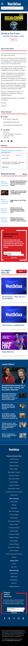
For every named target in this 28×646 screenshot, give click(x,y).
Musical (13, 39)
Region (5, 255)
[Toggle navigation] (1, 3)
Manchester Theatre (14, 488)
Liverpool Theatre (14, 485)
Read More (5, 167)
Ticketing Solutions (14, 586)
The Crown (6, 132)
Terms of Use (17, 640)
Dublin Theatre (14, 462)
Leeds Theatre (14, 482)
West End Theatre (14, 511)
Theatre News (14, 501)
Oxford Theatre (14, 550)
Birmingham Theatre (14, 472)
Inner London (14, 36)
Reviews (18, 155)
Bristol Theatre (14, 524)
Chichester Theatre (14, 475)
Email (5, 250)
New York (14, 567)
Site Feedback (14, 580)
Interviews (14, 508)
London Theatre (14, 459)
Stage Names (14, 573)
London (22, 36)
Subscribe (14, 257)
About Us (14, 583)
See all (25, 174)
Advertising (14, 576)
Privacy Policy (9, 640)
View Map (6, 137)
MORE (21, 271)
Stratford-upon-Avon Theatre (14, 492)
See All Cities (14, 495)
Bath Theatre (14, 469)
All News (14, 557)
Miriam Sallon (6, 155)
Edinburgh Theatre (14, 479)
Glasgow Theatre (14, 465)
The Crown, (6, 36)
